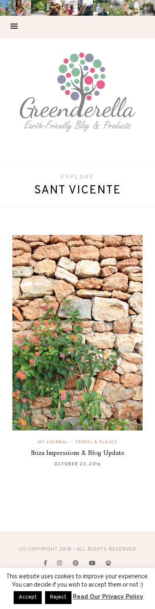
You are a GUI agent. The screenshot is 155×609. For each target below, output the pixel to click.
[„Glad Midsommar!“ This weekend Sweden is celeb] (23, 8)
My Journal (53, 442)
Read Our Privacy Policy (108, 597)
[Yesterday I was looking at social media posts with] (39, 8)
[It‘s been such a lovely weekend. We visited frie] (54, 8)
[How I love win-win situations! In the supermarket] (132, 8)
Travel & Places (96, 442)
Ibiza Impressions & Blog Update (77, 453)
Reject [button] (58, 597)
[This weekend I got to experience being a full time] (101, 8)
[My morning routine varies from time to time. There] (70, 8)
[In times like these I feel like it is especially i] (85, 8)
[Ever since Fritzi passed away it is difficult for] (116, 8)
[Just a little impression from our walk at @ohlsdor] (8, 8)
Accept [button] (28, 597)
